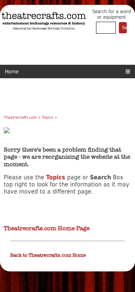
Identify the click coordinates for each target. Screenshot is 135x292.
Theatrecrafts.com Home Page (47, 228)
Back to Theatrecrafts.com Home (48, 255)
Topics (47, 117)
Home (12, 71)
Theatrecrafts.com (20, 117)
